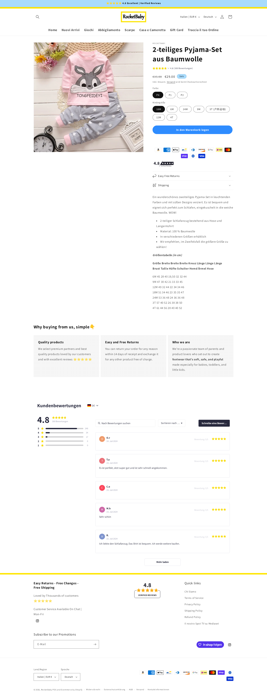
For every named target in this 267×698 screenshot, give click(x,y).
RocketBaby (46, 689)
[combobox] (171, 423)
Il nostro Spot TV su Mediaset (202, 623)
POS (54, 689)
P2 (182, 95)
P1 (170, 95)
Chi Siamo (190, 591)
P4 (157, 95)
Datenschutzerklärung (114, 689)
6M (172, 109)
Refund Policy (193, 617)
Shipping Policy (194, 610)
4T (171, 117)
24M (185, 109)
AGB (131, 689)
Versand (171, 81)
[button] (38, 17)
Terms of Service (194, 598)
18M (158, 109)
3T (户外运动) (218, 109)
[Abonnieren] (95, 644)
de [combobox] (93, 405)
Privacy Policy (192, 604)
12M (158, 117)
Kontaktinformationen (158, 689)
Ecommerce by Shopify (71, 689)
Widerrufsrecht (93, 689)
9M (199, 109)
